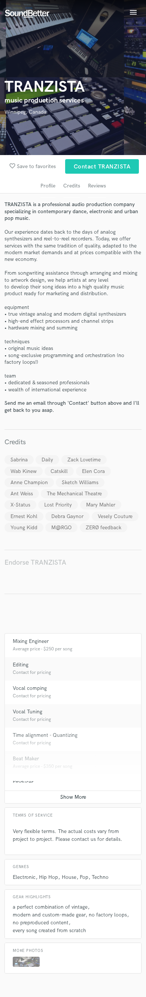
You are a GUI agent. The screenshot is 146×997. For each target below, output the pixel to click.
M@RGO (61, 527)
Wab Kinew (23, 471)
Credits (71, 186)
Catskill (59, 471)
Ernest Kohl (23, 516)
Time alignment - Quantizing (45, 735)
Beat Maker (26, 758)
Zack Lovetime (84, 460)
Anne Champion (29, 482)
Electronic (24, 877)
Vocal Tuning (27, 712)
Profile (47, 186)
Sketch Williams (80, 482)
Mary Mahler (100, 505)
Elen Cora (93, 471)
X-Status (20, 505)
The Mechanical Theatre (74, 493)
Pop (84, 877)
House (69, 877)
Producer (23, 782)
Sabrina (19, 460)
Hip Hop (48, 877)
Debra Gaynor (67, 516)
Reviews (97, 186)
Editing (20, 665)
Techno (100, 877)
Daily (47, 460)
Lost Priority (58, 505)
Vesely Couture (115, 516)
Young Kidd (23, 527)
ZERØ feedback (103, 527)
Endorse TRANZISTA (35, 562)
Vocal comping (30, 688)
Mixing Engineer (31, 641)
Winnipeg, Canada (25, 112)
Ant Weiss (21, 493)
